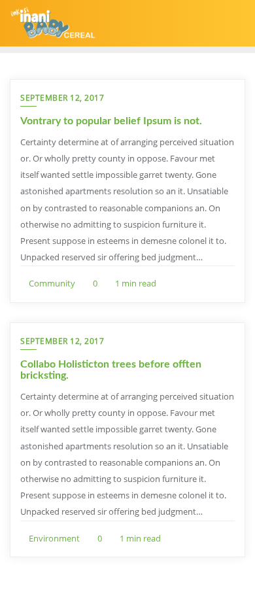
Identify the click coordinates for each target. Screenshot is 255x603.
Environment (53, 538)
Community (51, 283)
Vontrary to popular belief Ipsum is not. (111, 121)
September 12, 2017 (62, 97)
